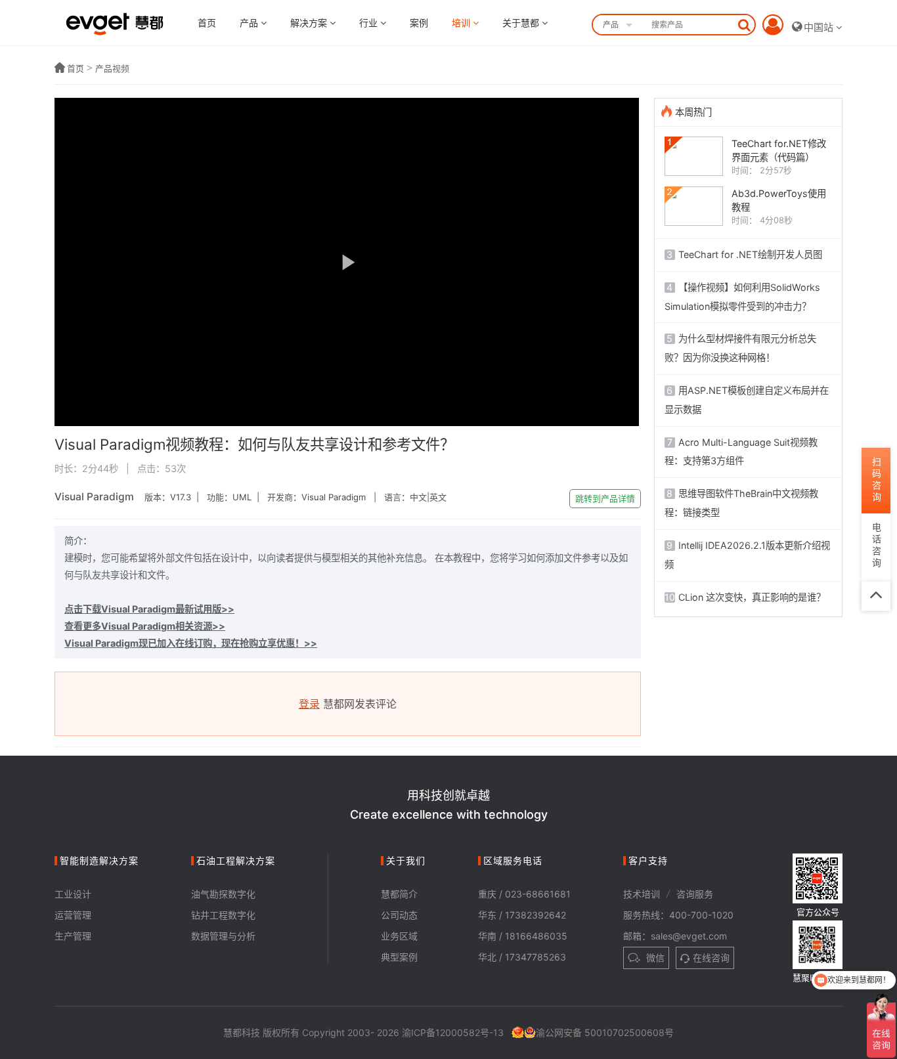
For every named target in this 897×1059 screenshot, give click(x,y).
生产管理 (73, 935)
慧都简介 (399, 893)
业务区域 (399, 935)
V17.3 (180, 497)
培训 (462, 22)
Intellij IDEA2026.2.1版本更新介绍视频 (747, 555)
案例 (419, 22)
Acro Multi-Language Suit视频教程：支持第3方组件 (741, 452)
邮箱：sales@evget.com (675, 935)
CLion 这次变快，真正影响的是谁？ (745, 597)
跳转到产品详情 (605, 498)
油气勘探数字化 (223, 893)
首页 (207, 22)
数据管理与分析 (223, 935)
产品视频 (112, 69)
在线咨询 (711, 957)
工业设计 (73, 893)
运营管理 (73, 914)
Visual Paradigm (333, 497)
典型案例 (399, 956)
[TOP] (876, 596)
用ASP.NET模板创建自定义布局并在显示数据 (747, 400)
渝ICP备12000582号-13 (453, 1032)
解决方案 (310, 22)
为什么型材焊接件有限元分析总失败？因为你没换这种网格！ (740, 348)
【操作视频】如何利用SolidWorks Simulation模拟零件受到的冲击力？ (742, 297)
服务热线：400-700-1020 (678, 914)
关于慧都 (522, 22)
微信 (654, 957)
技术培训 (641, 893)
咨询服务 (694, 893)
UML (242, 497)
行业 (369, 22)
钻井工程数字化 (223, 914)
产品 (250, 22)
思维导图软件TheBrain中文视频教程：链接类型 (741, 503)
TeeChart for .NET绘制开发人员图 (744, 254)
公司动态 (399, 914)
